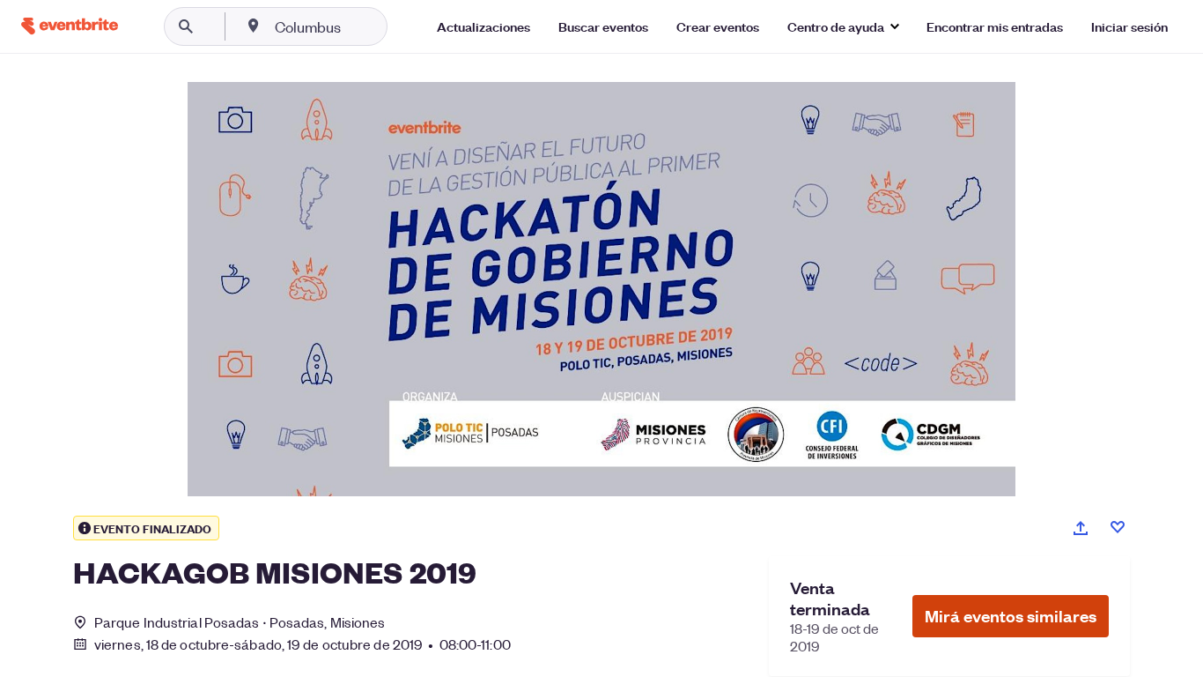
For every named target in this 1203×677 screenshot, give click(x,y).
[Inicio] (69, 26)
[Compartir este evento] (1080, 528)
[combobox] (364, 26)
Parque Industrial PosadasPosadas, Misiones (239, 622)
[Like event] (1117, 527)
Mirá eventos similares (1010, 616)
